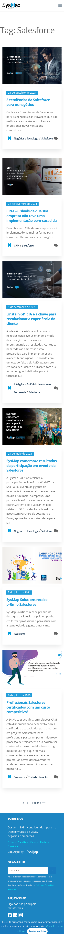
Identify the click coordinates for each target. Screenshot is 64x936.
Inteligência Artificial (24, 384)
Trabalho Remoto (37, 777)
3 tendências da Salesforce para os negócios (28, 102)
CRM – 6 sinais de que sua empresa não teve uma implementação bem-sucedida (31, 215)
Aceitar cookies (37, 931)
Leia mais (32, 65)
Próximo (36, 803)
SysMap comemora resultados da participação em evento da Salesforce (31, 465)
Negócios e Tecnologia (26, 138)
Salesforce (47, 138)
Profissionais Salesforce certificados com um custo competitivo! (28, 707)
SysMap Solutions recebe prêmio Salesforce (26, 602)
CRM (16, 245)
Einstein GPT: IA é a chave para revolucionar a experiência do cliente (31, 319)
